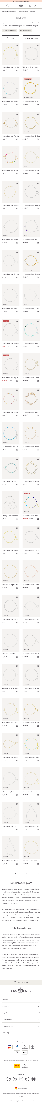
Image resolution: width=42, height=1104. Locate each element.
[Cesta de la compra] (39, 5)
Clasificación (31, 38)
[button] (29, 5)
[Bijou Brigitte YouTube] (33, 1079)
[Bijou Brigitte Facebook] (21, 1079)
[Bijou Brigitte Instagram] (15, 1079)
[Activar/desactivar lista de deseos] (17, 45)
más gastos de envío (21, 1093)
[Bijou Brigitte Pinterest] (27, 1079)
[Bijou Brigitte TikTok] (8, 1079)
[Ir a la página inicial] (21, 5)
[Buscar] (7, 5)
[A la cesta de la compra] (17, 70)
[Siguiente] (38, 873)
